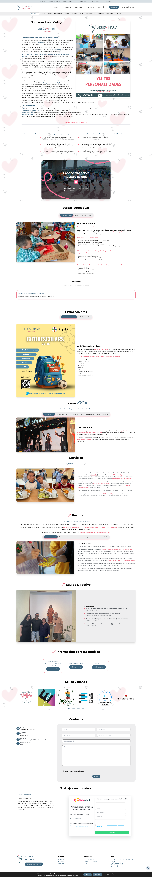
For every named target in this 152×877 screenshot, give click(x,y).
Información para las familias (105, 13)
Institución (56, 7)
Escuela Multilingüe (102, 414)
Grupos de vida (89, 537)
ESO (90, 215)
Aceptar (88, 874)
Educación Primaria (80, 215)
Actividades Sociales (84, 317)
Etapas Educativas (47, 13)
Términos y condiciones (118, 865)
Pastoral (81, 13)
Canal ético (42, 1)
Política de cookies (117, 863)
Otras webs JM (96, 1)
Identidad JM (79, 7)
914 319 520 (30, 856)
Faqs (85, 863)
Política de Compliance (54, 1)
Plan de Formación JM (83, 1)
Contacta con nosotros (34, 864)
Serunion (94, 475)
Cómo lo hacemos (62, 414)
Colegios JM (60, 859)
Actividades (70, 537)
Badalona (33, 13)
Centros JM (67, 7)
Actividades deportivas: (69, 317)
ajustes (76, 875)
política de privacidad (77, 771)
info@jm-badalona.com (27, 729)
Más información (53, 669)
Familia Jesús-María (28, 112)
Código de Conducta (68, 1)
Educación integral (51, 537)
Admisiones (90, 7)
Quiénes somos (74, 414)
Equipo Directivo (90, 13)
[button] (68, 708)
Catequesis (79, 537)
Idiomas (108, 1)
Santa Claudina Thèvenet (71, 527)
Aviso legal (114, 867)
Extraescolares (58, 13)
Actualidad (101, 7)
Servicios (74, 13)
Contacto (114, 7)
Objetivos (61, 537)
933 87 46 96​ (24, 735)
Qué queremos (49, 414)
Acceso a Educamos (127, 7)
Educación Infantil (67, 215)
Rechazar (97, 874)
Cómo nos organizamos (87, 414)
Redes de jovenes (89, 859)
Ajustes (107, 874)
